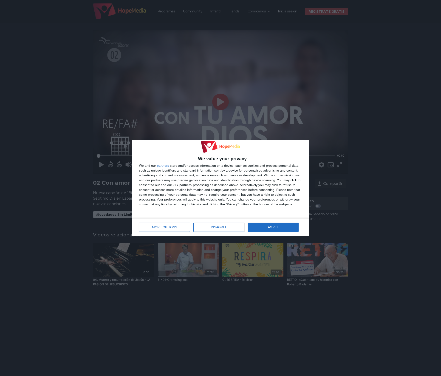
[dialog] (220, 188)
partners (163, 165)
